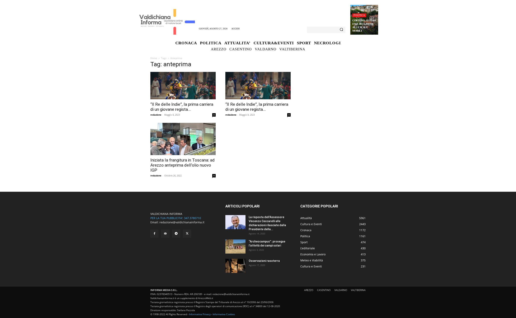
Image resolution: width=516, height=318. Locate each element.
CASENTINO (324, 290)
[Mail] (165, 234)
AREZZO (308, 290)
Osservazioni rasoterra (264, 260)
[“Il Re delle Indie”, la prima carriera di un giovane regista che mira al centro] (183, 85)
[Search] (341, 30)
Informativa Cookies (224, 314)
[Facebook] (154, 234)
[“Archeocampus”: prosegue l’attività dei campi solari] (235, 246)
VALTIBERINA (358, 290)
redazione (155, 114)
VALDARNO (340, 290)
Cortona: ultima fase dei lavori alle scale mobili (364, 25)
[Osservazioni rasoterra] (235, 266)
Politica (359, 15)
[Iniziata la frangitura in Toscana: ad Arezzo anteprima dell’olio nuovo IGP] (183, 139)
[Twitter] (187, 234)
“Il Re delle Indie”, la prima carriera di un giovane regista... (181, 107)
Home (153, 58)
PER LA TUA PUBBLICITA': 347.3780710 (175, 218)
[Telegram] (176, 234)
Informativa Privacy (200, 314)
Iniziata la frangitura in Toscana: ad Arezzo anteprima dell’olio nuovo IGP (182, 165)
